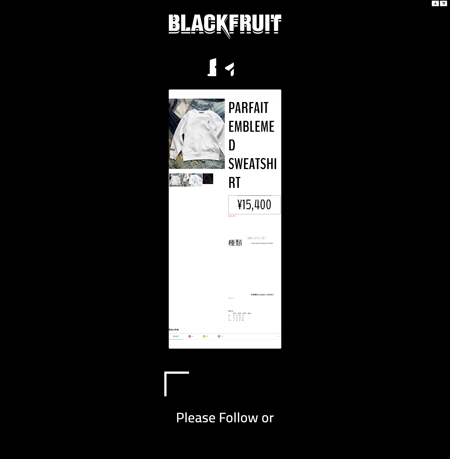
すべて (176, 336)
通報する (231, 298)
